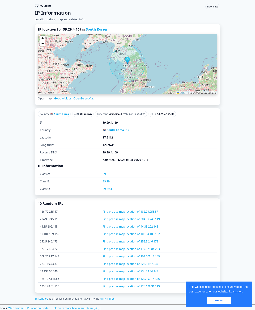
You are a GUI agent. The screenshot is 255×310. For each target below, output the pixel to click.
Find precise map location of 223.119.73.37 (130, 264)
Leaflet (182, 92)
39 (104, 174)
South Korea (96, 29)
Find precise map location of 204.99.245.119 (131, 219)
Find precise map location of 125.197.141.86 (131, 279)
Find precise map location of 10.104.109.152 (131, 234)
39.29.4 (107, 189)
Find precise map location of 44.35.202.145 (130, 226)
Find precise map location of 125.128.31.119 (131, 286)
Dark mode (212, 6)
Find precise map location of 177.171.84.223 (131, 249)
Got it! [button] (219, 300)
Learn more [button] (236, 291)
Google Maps (63, 98)
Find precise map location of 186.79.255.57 (130, 211)
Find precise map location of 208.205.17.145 (131, 256)
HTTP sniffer (107, 298)
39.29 (106, 181)
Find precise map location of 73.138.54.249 (130, 271)
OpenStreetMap (84, 98)
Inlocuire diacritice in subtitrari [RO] (76, 308)
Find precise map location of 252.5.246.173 (130, 241)
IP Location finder (38, 308)
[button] (127, 60)
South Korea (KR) (118, 130)
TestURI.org (41, 298)
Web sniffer (15, 308)
